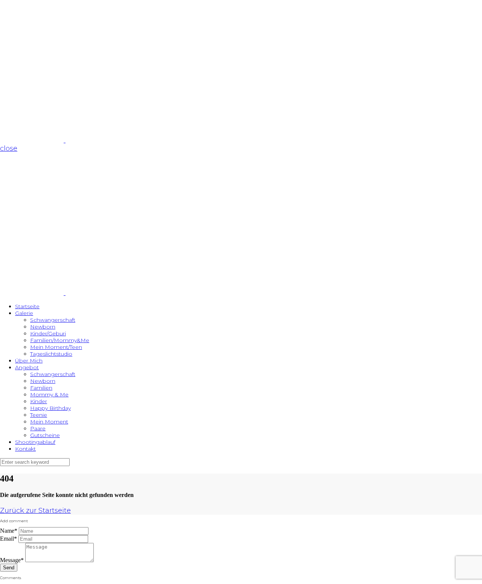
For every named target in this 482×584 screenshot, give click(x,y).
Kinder (38, 401)
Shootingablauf (35, 442)
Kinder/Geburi (48, 333)
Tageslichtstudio (51, 353)
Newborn (42, 326)
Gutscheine (45, 435)
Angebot (27, 367)
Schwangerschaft (52, 319)
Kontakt (25, 448)
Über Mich (29, 360)
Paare (38, 428)
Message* (12, 560)
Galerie (24, 313)
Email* (8, 538)
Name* (8, 530)
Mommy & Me (49, 394)
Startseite (27, 306)
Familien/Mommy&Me (59, 340)
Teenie (38, 414)
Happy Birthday (50, 408)
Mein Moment (49, 421)
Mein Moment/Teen (56, 347)
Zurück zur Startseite (35, 510)
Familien (41, 387)
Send (8, 567)
